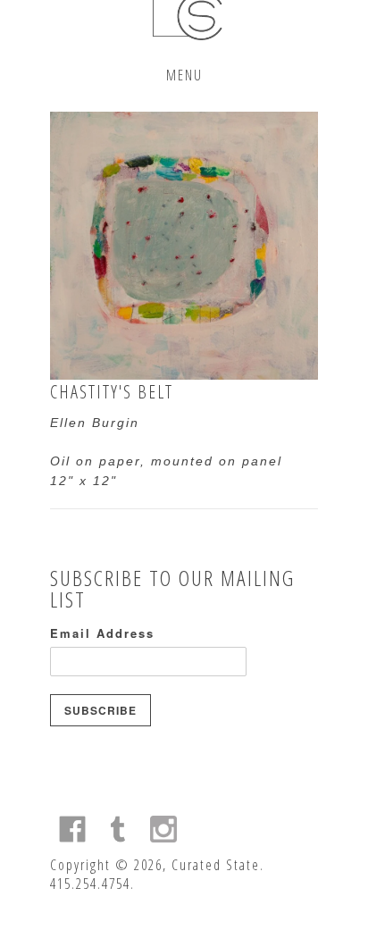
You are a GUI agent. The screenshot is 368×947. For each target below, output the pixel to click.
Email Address (102, 632)
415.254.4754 (90, 883)
